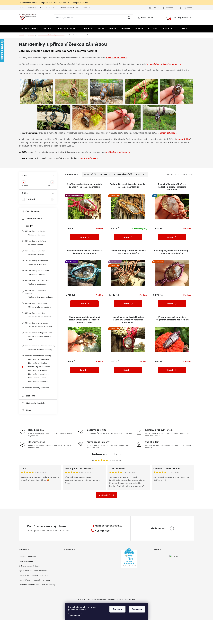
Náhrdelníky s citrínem (36, 378)
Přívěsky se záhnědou (36, 274)
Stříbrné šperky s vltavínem (36, 231)
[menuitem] (30, 28)
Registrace (187, 8)
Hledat (129, 18)
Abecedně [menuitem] (141, 174)
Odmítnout (117, 609)
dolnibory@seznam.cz (109, 525)
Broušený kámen (99, 599)
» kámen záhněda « (167, 133)
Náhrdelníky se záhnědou (38, 367)
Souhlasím (137, 609)
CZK (154, 8)
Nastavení (75, 616)
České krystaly (84, 599)
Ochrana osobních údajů (69, 8)
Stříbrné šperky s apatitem (36, 303)
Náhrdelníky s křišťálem (37, 363)
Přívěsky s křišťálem (35, 255)
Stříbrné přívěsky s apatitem (39, 307)
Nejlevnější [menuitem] (90, 174)
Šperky (29, 226)
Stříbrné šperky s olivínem (35, 313)
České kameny (33, 211)
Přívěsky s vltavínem (36, 235)
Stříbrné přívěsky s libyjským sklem (39, 338)
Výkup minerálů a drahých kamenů (33, 571)
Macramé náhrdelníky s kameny (38, 356)
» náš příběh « (183, 139)
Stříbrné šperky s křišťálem (36, 251)
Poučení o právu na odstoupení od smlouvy (37, 585)
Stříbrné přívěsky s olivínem (39, 317)
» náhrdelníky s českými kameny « (164, 64)
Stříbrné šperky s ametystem (37, 280)
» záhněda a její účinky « (118, 152)
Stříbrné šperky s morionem (36, 323)
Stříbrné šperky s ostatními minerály (40, 346)
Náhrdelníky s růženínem (38, 370)
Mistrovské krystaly (35, 403)
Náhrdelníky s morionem (37, 381)
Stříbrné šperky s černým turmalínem (35, 291)
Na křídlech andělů (127, 599)
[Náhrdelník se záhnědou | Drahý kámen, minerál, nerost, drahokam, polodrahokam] (71, 91)
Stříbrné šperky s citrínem (35, 241)
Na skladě (39, 199)
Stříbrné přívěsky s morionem (39, 327)
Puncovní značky (47, 8)
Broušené (30, 396)
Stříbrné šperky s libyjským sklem (39, 333)
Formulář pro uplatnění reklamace (33, 575)
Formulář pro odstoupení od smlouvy (34, 580)
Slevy (28, 410)
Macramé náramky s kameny (37, 388)
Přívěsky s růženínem (36, 264)
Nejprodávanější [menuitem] (123, 174)
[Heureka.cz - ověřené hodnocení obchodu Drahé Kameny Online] (129, 558)
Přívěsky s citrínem (35, 245)
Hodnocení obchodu (106, 454)
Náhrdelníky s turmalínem (38, 374)
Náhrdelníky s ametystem (38, 359)
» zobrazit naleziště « (116, 58)
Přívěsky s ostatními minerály (39, 349)
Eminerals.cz (112, 599)
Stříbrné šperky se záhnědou (37, 270)
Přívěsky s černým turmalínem (40, 297)
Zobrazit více (106, 495)
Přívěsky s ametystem (36, 284)
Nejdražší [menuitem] (105, 174)
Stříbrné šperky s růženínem (36, 261)
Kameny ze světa (34, 219)
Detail (83, 237)
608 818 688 (147, 18)
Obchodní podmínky (27, 8)
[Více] (187, 28)
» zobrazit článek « (88, 158)
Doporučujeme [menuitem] (72, 174)
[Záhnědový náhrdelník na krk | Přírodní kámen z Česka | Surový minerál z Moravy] (141, 91)
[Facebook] (172, 528)
